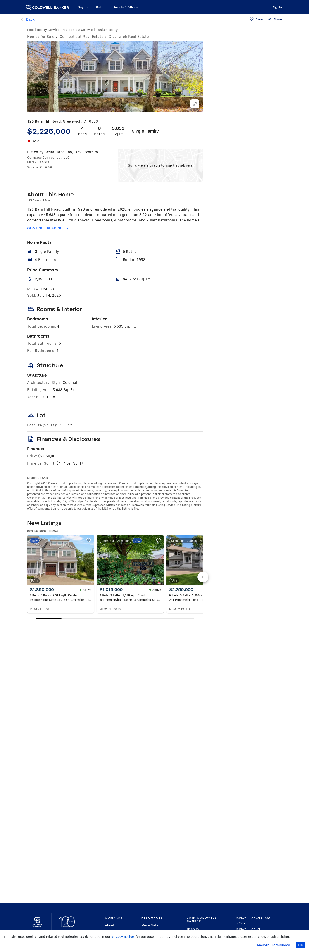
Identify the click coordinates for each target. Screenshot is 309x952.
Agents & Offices (126, 7)
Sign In (277, 7)
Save (259, 19)
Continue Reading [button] (45, 228)
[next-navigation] (202, 577)
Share (277, 19)
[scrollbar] (115, 618)
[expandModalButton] (194, 103)
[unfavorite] (88, 540)
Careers (193, 929)
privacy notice (122, 936)
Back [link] (30, 19)
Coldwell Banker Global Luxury (253, 920)
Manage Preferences (273, 945)
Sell (98, 7)
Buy (80, 7)
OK (300, 945)
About (109, 925)
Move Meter (150, 925)
